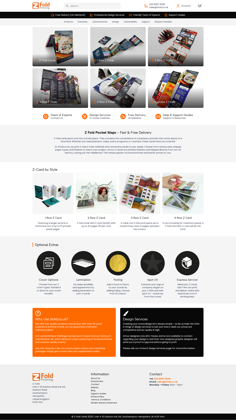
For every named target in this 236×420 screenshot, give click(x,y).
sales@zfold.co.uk (158, 7)
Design (115, 21)
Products (68, 21)
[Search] (67, 6)
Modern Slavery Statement (104, 403)
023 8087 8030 (157, 4)
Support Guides (98, 394)
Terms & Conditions (101, 400)
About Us (95, 378)
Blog (93, 390)
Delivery (94, 387)
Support (146, 21)
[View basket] (199, 6)
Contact (95, 384)
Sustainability (130, 21)
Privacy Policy (97, 397)
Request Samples (163, 21)
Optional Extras (99, 21)
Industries (82, 21)
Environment (97, 381)
